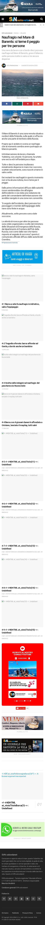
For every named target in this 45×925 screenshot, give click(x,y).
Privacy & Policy (27, 913)
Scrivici (38, 913)
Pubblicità (15, 913)
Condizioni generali (9, 888)
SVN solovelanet (7, 33)
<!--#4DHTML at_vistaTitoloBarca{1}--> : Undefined (15, 805)
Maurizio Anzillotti (8, 883)
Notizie (16, 33)
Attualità (23, 33)
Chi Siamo (5, 913)
